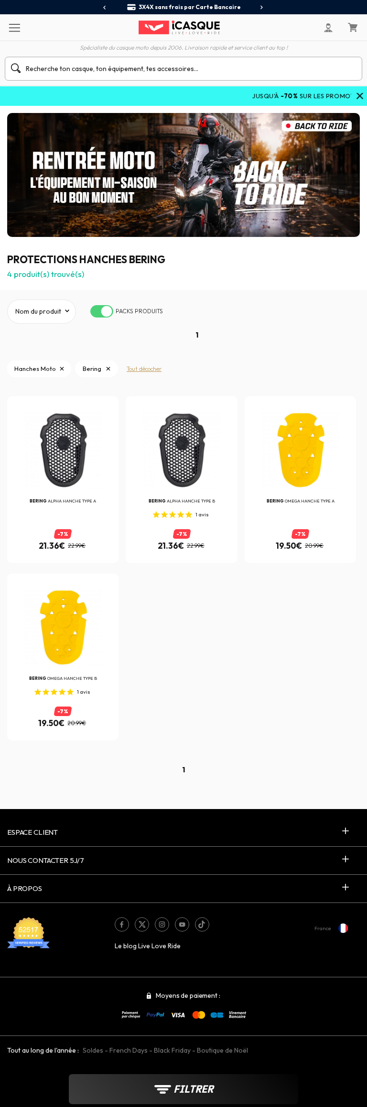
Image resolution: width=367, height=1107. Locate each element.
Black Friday (172, 1050)
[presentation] (105, 7)
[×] (360, 97)
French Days (128, 1050)
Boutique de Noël (222, 1050)
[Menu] (14, 27)
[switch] (101, 311)
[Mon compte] (328, 27)
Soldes (93, 1050)
